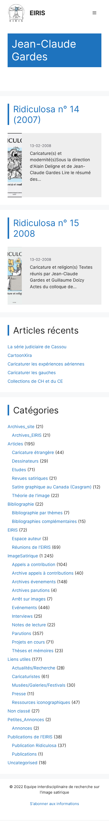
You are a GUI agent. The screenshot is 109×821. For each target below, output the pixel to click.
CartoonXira (20, 355)
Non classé (19, 711)
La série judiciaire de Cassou (37, 346)
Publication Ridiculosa (34, 745)
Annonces (22, 728)
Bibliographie (21, 504)
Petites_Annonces (26, 719)
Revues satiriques (30, 478)
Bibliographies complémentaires (44, 521)
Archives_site (21, 426)
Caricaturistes (26, 676)
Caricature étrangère (33, 452)
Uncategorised (23, 762)
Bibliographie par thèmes (37, 512)
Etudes (19, 469)
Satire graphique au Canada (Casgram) (52, 486)
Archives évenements (34, 581)
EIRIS (37, 13)
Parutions (21, 633)
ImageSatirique (23, 555)
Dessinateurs (25, 461)
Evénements (24, 607)
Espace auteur (26, 538)
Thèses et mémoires (32, 650)
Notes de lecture (29, 624)
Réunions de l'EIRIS (31, 547)
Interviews (22, 616)
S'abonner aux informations (54, 803)
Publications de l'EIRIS (30, 736)
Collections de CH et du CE (35, 381)
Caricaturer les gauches (32, 372)
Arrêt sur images (29, 598)
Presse (19, 693)
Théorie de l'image (31, 495)
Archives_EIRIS (27, 435)
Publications (24, 754)
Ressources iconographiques (41, 702)
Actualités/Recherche (33, 667)
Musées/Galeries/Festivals (38, 685)
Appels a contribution (33, 564)
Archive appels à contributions (43, 573)
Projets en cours (28, 642)
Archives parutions (31, 590)
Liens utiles (19, 659)
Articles (15, 443)
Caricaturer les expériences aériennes (46, 364)
